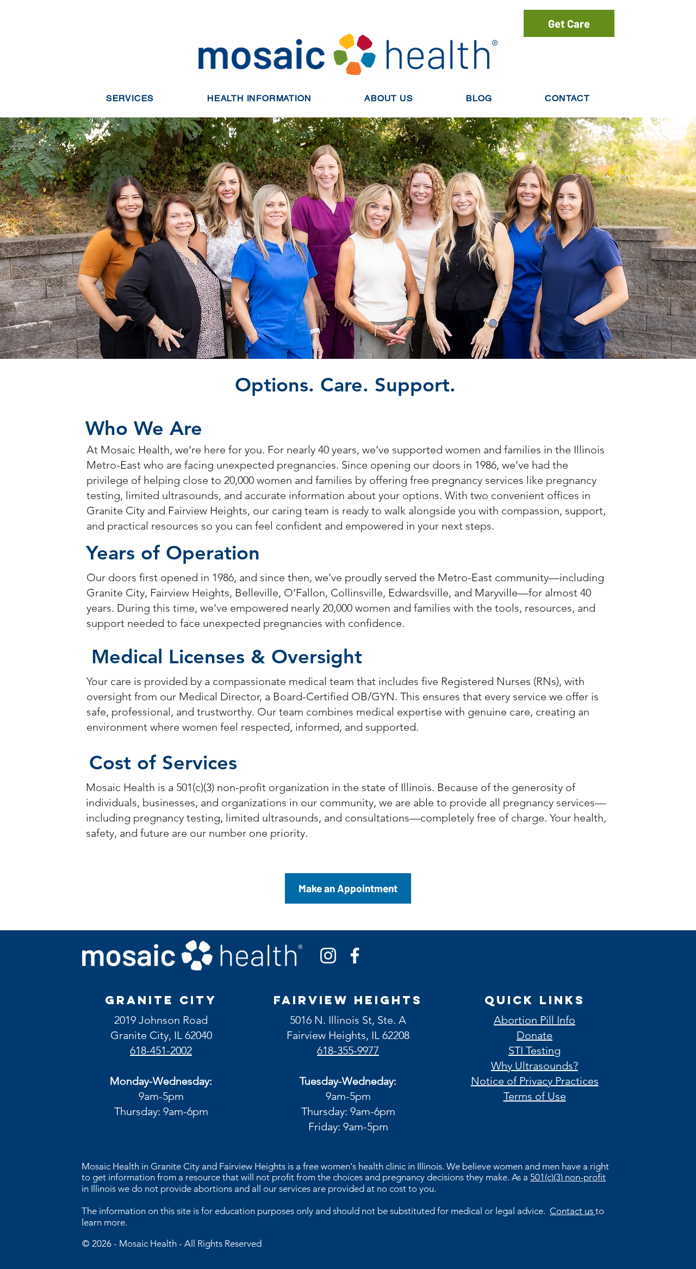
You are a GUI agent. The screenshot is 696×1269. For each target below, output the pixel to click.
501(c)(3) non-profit (568, 1177)
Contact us (572, 1210)
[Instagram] (328, 955)
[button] (259, 98)
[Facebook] (354, 955)
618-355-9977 (348, 1050)
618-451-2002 (161, 1050)
